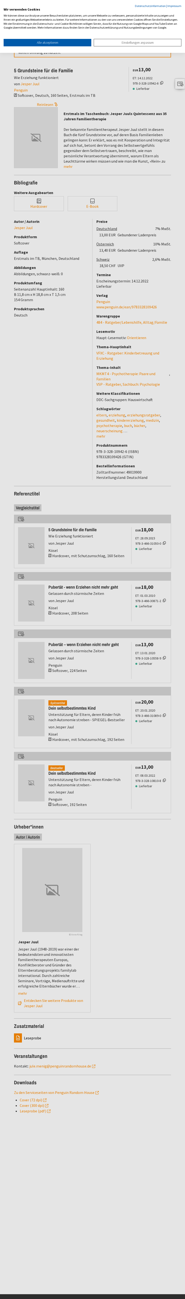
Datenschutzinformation (150, 6)
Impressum (174, 6)
